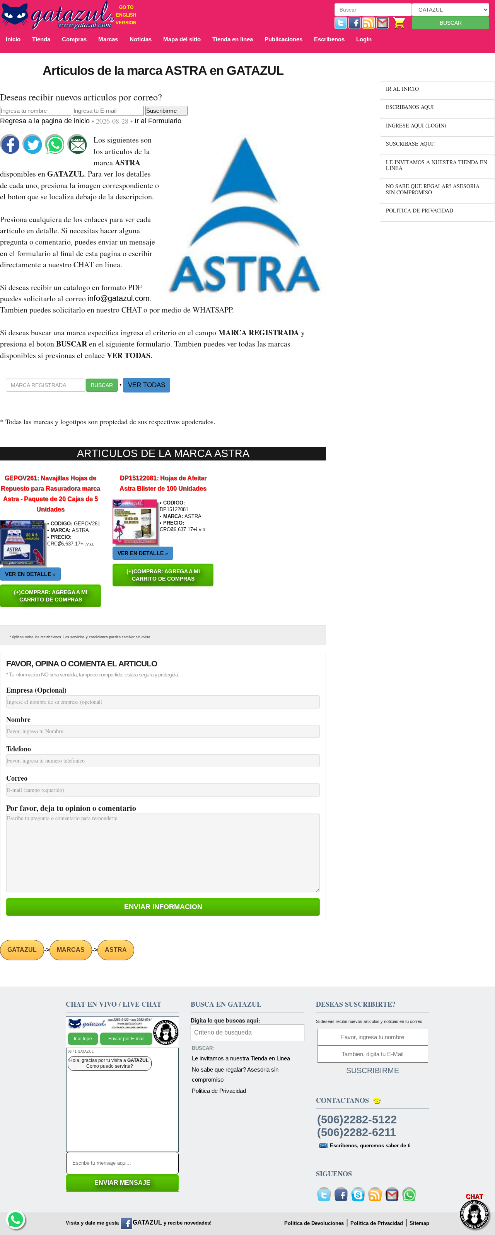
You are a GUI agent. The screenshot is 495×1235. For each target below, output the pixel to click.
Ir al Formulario (158, 121)
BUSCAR (451, 23)
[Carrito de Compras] (399, 22)
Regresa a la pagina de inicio (46, 121)
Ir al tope (83, 1038)
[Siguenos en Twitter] (341, 22)
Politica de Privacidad (219, 1090)
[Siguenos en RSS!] (368, 22)
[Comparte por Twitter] (33, 144)
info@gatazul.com (119, 298)
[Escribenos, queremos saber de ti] (382, 22)
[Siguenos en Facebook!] (354, 22)
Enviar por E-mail (126, 1038)
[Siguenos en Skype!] (358, 1195)
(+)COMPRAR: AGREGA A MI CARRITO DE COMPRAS (50, 596)
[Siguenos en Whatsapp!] (409, 1195)
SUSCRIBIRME (372, 1070)
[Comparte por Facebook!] (10, 144)
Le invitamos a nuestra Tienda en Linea (241, 1058)
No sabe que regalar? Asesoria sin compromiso (235, 1074)
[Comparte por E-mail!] (77, 144)
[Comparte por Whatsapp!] (55, 144)
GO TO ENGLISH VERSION (126, 15)
